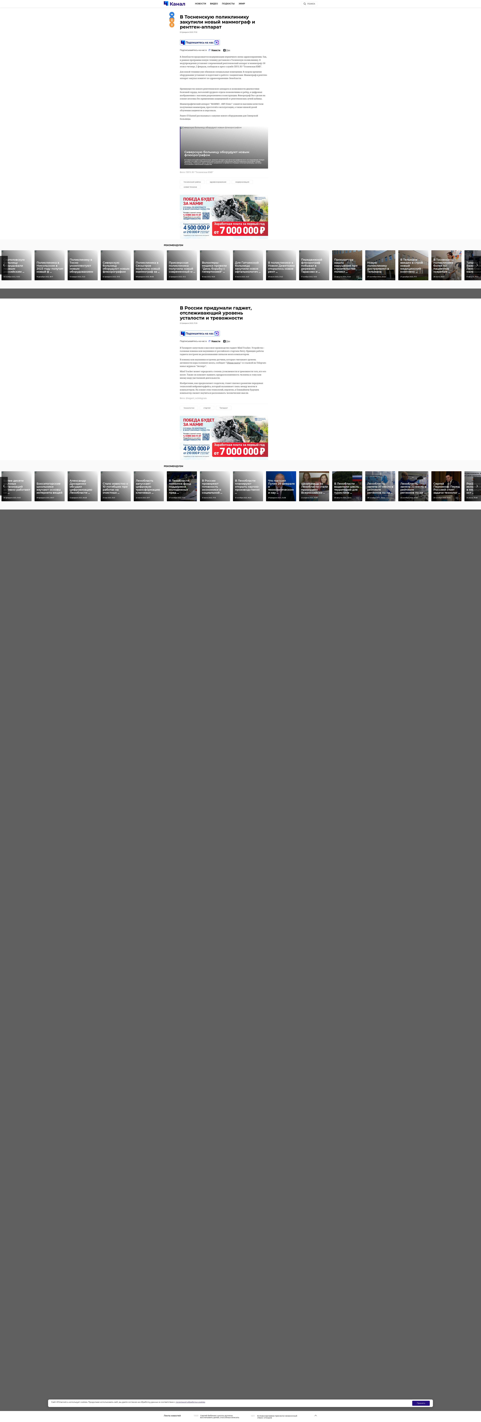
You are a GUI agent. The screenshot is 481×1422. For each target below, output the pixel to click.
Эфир (242, 4)
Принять (421, 1403)
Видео (214, 4)
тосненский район (192, 182)
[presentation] (4, 265)
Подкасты (228, 4)
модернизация (242, 182)
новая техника (190, 187)
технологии (189, 408)
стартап (207, 408)
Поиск (311, 4)
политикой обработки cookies (190, 1402)
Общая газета (233, 362)
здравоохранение (218, 182)
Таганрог (224, 408)
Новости (200, 4)
